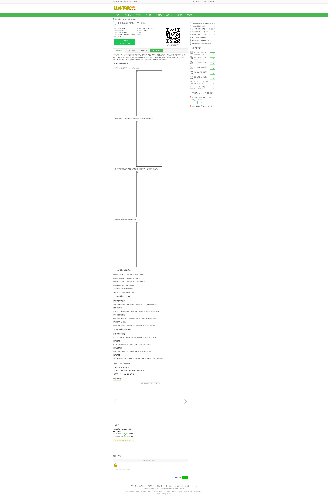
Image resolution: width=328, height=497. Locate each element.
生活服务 (133, 19)
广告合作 (177, 486)
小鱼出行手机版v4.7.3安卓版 (199, 26)
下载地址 (157, 50)
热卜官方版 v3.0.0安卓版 (200, 67)
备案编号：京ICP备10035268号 (164, 494)
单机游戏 (159, 15)
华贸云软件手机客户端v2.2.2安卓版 (200, 52)
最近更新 (198, 1)
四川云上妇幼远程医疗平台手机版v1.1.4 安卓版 (200, 72)
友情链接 (187, 486)
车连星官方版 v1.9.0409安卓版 (200, 40)
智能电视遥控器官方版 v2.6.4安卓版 (201, 43)
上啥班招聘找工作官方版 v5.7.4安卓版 (202, 29)
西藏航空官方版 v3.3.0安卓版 (200, 32)
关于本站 (141, 486)
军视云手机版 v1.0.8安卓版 (199, 37)
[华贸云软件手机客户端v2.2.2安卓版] (194, 101)
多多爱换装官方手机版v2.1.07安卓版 (200, 62)
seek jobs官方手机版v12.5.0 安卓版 (199, 87)
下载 (212, 53)
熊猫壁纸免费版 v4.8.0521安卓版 (201, 34)
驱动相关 (179, 15)
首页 (193, 1)
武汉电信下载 (129, 434)
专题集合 (205, 1)
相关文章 (144, 50)
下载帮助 (150, 486)
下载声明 (159, 486)
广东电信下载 (129, 436)
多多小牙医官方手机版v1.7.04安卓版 (200, 57)
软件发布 (168, 486)
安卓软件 (138, 15)
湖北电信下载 (119, 434)
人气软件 (132, 50)
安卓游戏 (148, 15)
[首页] (126, 8)
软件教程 (128, 15)
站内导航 (212, 1)
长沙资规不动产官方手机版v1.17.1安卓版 (200, 77)
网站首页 (133, 486)
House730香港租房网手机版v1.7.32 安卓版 (201, 23)
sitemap (195, 486)
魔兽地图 (169, 15)
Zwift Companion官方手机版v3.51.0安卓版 (201, 82)
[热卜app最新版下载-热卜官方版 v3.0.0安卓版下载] (192, 69)
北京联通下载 (119, 436)
